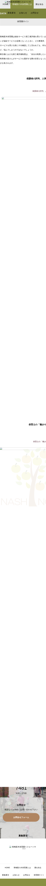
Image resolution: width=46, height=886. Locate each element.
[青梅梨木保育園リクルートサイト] (18, 4)
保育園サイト (23, 21)
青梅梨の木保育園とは (22, 868)
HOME (7, 868)
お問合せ (35, 13)
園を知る (37, 868)
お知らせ (23, 13)
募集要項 (11, 13)
